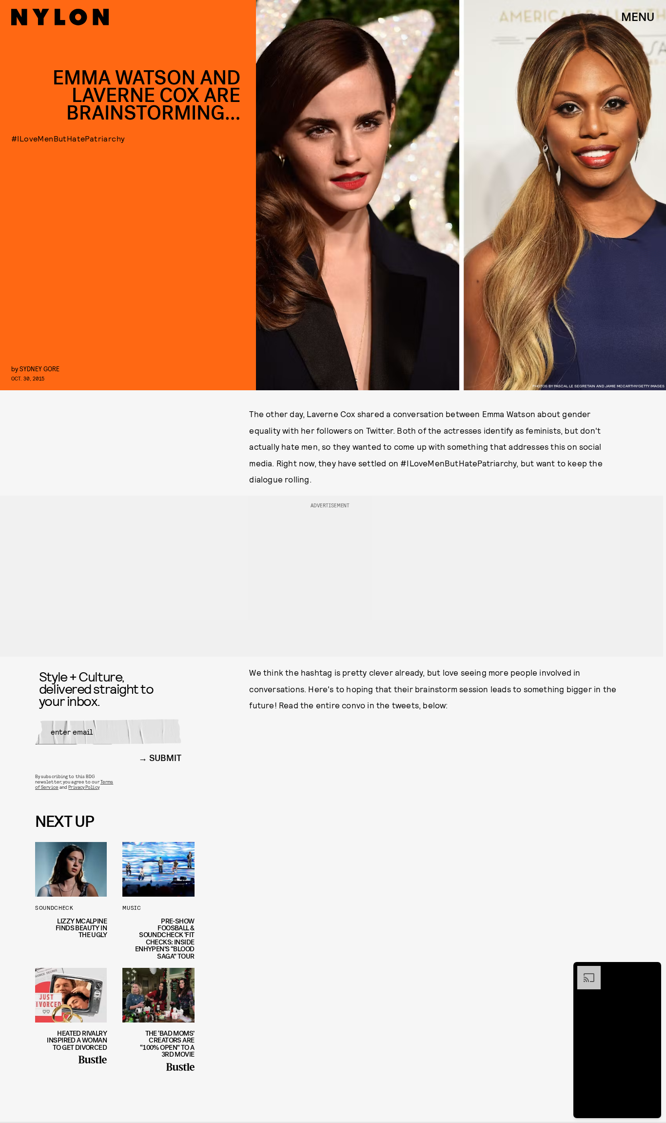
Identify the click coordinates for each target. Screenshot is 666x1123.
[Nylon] (60, 17)
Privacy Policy (83, 787)
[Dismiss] (650, 971)
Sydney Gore (39, 368)
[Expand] (584, 971)
